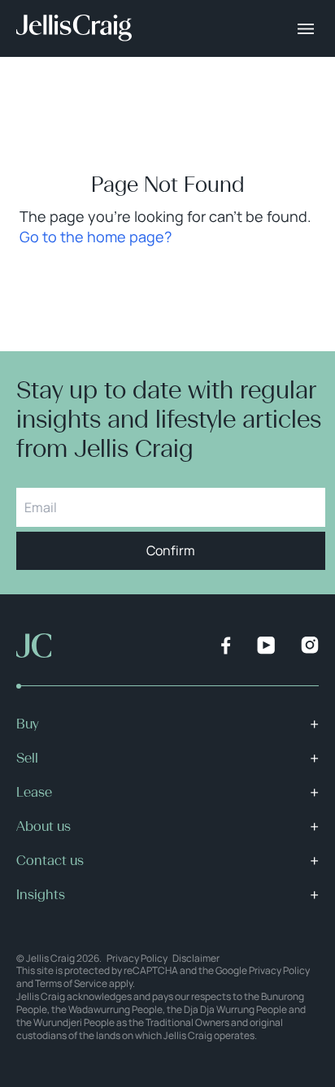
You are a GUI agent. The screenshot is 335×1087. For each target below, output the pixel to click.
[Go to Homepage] (74, 28)
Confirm (170, 550)
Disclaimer (196, 958)
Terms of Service (71, 983)
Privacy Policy (137, 958)
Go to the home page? (96, 236)
